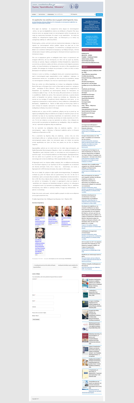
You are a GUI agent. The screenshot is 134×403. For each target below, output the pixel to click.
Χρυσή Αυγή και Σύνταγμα (89, 111)
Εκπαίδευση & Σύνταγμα (88, 113)
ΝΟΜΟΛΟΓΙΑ (85, 53)
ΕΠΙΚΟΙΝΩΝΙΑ (51, 14)
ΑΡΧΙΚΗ (34, 14)
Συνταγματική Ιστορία (88, 96)
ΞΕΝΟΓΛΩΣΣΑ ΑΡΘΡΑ (88, 59)
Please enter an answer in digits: (39, 312)
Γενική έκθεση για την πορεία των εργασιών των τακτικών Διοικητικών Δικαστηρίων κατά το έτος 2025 (95, 385)
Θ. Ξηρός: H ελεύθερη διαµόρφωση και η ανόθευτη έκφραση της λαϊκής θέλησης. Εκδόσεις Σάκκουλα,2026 (95, 304)
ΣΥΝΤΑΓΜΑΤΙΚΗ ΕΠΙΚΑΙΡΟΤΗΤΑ (90, 62)
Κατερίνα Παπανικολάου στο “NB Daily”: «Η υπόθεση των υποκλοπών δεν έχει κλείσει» (91, 137)
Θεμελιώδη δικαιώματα (88, 98)
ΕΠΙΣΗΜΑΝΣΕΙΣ (68, 258)
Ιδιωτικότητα (85, 100)
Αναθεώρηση (85, 107)
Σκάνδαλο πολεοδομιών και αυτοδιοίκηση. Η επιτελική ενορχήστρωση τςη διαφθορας (90, 196)
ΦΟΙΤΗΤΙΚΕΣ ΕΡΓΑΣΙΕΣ (88, 60)
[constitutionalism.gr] (56, 10)
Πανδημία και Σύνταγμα (88, 94)
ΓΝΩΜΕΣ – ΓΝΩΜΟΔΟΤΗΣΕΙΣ (89, 57)
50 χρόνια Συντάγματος (88, 81)
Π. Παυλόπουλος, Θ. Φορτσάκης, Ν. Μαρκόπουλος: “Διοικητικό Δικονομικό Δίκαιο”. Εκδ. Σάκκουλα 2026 (95, 373)
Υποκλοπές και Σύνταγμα (88, 89)
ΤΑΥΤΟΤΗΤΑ (42, 14)
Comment (34, 279)
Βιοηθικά (84, 114)
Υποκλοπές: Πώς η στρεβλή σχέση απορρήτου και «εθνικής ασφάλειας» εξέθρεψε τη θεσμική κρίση (91, 166)
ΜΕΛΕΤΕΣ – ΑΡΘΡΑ (87, 55)
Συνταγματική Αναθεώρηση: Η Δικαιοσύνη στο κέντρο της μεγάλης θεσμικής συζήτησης (91, 126)
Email (33, 300)
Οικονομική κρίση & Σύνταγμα (90, 109)
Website (34, 306)
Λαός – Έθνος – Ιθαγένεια (89, 105)
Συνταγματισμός (86, 102)
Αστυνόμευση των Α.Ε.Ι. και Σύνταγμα (56, 258)
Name (33, 295)
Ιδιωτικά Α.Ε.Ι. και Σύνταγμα (89, 83)
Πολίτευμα (84, 103)
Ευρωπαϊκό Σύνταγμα (87, 116)
